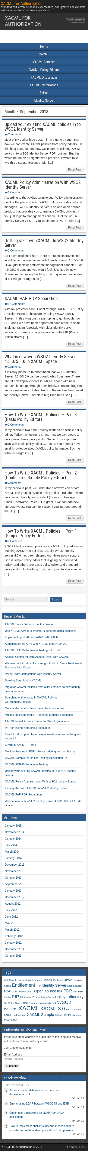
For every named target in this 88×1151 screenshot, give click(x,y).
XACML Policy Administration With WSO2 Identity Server (42, 185)
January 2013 (13, 890)
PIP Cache (25, 997)
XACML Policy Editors (44, 70)
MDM (14, 991)
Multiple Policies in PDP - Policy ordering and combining (40, 751)
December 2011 (14, 949)
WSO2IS (10, 1009)
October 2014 (13, 838)
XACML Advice (73, 1009)
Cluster (67, 980)
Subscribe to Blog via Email (25, 1030)
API (6, 980)
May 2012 (11, 923)
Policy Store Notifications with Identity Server (33, 673)
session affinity (43, 1003)
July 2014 (11, 845)
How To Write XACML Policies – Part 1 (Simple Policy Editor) (40, 533)
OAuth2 (29, 991)
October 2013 (13, 877)
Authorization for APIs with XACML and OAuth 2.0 (36, 643)
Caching (57, 980)
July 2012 (11, 910)
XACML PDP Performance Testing (26, 764)
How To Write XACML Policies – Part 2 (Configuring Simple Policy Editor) (40, 475)
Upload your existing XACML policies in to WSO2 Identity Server (42, 127)
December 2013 (14, 864)
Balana (44, 93)
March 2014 (12, 851)
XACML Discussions (44, 77)
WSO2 (64, 1002)
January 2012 (13, 942)
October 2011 (13, 955)
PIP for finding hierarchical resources (28, 727)
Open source (45, 991)
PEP (75, 991)
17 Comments (16, 303)
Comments (14, 134)
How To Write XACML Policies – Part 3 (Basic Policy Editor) (40, 417)
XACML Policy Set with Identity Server (29, 624)
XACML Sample (40, 1014)
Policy (36, 997)
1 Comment (15, 192)
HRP (38, 986)
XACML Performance (44, 85)
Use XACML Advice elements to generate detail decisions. (41, 630)
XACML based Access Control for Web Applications (37, 721)
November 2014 (14, 832)
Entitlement (23, 985)
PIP (15, 996)
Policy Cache (47, 997)
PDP (67, 991)
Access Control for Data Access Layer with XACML (37, 656)
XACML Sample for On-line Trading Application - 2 (36, 757)
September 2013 (15, 884)
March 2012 (12, 929)
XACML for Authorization (21, 3)
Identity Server (44, 100)
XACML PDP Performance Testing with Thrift (33, 650)
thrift (54, 1003)
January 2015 (13, 825)
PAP (60, 991)
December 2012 (14, 897)
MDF (7, 991)
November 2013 (14, 871)
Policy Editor (65, 997)
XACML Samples (44, 62)
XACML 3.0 (52, 1008)
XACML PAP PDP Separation (31, 298)
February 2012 (14, 936)
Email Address (13, 1054)
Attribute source (33, 980)
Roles (32, 1003)
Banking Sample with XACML (23, 680)
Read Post (74, 169)
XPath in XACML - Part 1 (20, 744)
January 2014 (13, 858)
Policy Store (14, 1003)
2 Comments (16, 250)
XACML (44, 54)
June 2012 (11, 916)
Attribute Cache (17, 980)
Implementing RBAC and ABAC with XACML (32, 637)
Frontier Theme (76, 1147)
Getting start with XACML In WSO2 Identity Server (44, 243)
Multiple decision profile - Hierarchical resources (34, 708)
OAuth (21, 991)
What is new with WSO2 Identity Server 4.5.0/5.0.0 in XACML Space (40, 359)
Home (44, 47)
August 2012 (13, 903)
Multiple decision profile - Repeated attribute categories (39, 714)
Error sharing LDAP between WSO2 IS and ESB (39, 1103)
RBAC (25, 1003)
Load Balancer (74, 986)
